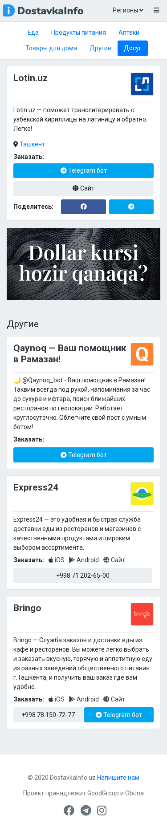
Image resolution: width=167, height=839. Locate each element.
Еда (33, 32)
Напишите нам (118, 777)
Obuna (134, 793)
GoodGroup (103, 793)
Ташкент (32, 144)
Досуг (133, 48)
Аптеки (128, 32)
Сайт (86, 188)
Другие (100, 48)
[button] (156, 10)
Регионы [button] (126, 10)
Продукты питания (78, 32)
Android (87, 559)
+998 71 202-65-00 (83, 575)
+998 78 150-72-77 (48, 714)
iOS (59, 559)
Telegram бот (87, 170)
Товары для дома (51, 48)
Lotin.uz (30, 78)
